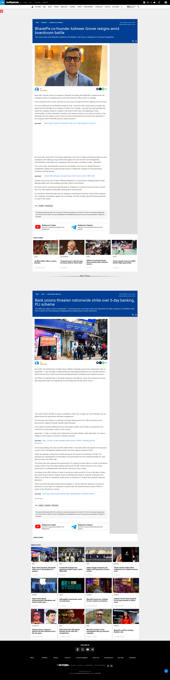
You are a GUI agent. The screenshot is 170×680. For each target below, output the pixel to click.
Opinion (56, 7)
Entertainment (88, 7)
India (44, 7)
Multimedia (115, 7)
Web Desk (43, 90)
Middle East (64, 7)
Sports (79, 7)
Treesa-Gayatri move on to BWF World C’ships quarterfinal (124, 262)
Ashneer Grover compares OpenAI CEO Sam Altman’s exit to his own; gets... (44, 631)
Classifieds (37, 2)
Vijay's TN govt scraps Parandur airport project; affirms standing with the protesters (65, 442)
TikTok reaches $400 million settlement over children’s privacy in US (126, 569)
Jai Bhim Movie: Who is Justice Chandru (45, 262)
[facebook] (97, 89)
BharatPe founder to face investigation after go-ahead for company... (98, 631)
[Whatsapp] (103, 89)
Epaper (25, 2)
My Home (38, 7)
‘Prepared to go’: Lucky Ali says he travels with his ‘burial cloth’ (71, 262)
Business (72, 7)
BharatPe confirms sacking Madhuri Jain (123, 631)
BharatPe (41, 205)
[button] (2, 2)
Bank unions (55, 505)
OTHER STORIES (38, 238)
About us (73, 665)
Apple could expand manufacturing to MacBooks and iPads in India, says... (43, 600)
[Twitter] (100, 89)
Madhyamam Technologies (82, 673)
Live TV (30, 2)
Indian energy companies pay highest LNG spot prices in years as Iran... (98, 569)
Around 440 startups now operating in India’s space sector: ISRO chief (69, 176)
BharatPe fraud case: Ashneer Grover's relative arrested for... (97, 600)
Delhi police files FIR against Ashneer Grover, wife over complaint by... (69, 631)
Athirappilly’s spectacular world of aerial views (70, 600)
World (50, 7)
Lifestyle (107, 7)
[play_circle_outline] (45, 247)
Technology (99, 7)
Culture (121, 658)
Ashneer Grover (49, 205)
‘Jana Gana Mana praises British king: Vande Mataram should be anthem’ (65, 494)
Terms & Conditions (100, 665)
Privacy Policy (89, 665)
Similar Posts (36, 545)
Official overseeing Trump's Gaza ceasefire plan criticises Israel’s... (97, 262)
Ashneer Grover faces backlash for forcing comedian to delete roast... (125, 600)
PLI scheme (47, 505)
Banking (41, 505)
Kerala (61, 594)
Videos (36, 256)
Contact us (80, 665)
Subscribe (45, 2)
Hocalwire (98, 673)
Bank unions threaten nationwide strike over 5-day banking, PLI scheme (70, 123)
